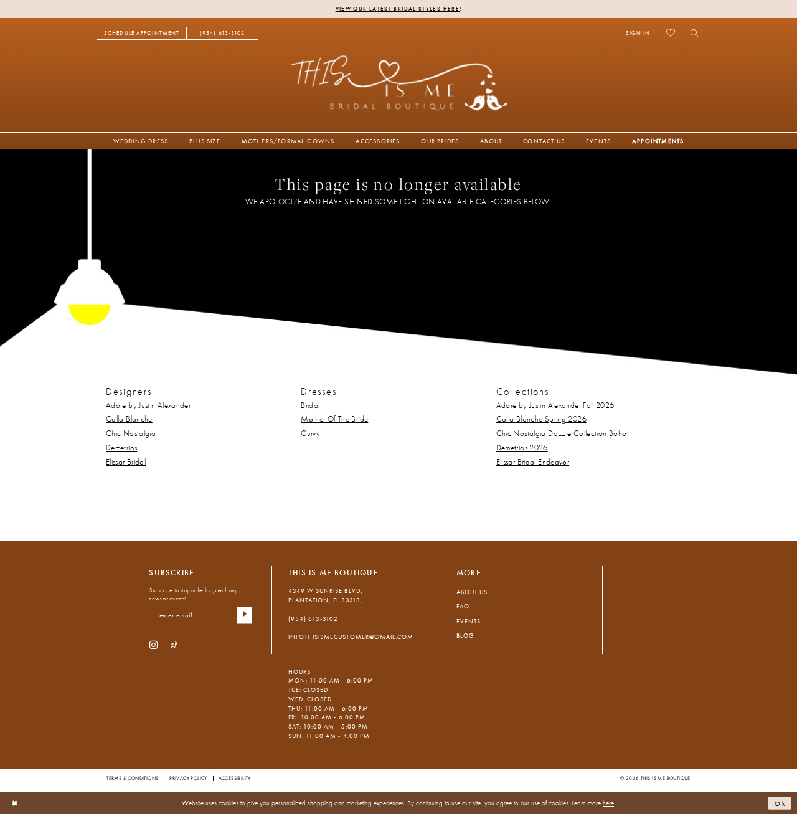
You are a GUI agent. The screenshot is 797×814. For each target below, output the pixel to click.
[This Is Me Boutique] (398, 82)
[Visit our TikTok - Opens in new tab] (174, 645)
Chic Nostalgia (131, 433)
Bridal (310, 405)
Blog (465, 636)
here (608, 802)
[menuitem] (142, 33)
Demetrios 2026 (522, 448)
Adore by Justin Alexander (148, 405)
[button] (638, 33)
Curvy (310, 433)
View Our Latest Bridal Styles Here (398, 8)
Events (468, 621)
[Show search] (691, 33)
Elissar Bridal (126, 462)
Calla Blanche (129, 419)
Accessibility (235, 778)
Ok (781, 802)
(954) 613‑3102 (313, 619)
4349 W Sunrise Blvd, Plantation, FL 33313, (325, 595)
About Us (472, 592)
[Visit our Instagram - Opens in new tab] (153, 645)
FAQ (462, 606)
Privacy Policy (188, 778)
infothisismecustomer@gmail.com (350, 637)
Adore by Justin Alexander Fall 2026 (555, 405)
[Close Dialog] (15, 803)
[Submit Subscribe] (244, 615)
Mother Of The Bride (334, 419)
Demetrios (121, 448)
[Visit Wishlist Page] (670, 33)
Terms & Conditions (132, 778)
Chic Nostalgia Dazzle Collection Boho (561, 433)
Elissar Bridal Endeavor (532, 462)
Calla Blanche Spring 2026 (541, 419)
